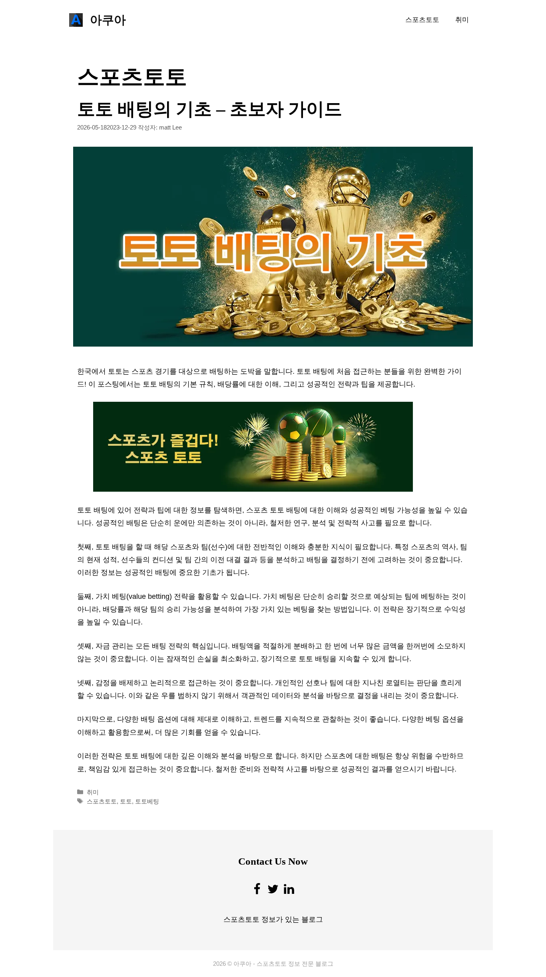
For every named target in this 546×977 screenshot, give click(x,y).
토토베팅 (147, 801)
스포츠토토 (422, 20)
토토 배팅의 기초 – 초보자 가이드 (209, 109)
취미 (462, 20)
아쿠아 (108, 19)
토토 (126, 801)
